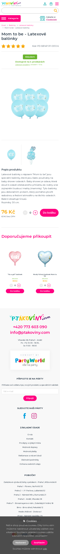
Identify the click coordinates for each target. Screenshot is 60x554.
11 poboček (51, 20)
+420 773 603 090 (30, 327)
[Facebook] (24, 416)
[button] (45, 4)
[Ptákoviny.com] (11, 3)
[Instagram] (34, 416)
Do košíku (49, 212)
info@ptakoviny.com (30, 332)
